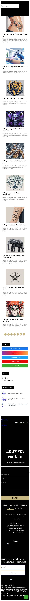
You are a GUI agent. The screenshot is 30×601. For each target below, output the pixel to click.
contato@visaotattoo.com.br (15, 533)
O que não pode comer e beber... (15, 393)
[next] (24, 334)
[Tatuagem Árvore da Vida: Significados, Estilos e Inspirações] (15, 183)
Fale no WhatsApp (15, 365)
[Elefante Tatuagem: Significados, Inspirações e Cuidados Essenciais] (15, 245)
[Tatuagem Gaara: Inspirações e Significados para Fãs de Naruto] (15, 309)
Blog (10, 508)
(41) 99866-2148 (15, 523)
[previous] (5, 334)
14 (8, 334)
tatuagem (3, 590)
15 (11, 334)
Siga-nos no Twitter (15, 357)
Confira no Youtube (15, 361)
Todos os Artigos (6, 380)
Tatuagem (14, 505)
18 (20, 334)
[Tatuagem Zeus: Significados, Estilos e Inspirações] (15, 151)
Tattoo (3, 378)
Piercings (4, 377)
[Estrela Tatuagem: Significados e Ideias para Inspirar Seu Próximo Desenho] (15, 277)
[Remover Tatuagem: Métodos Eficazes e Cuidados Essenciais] (15, 56)
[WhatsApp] (26, 597)
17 (17, 334)
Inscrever (13, 573)
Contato (18, 508)
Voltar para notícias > (22, 422)
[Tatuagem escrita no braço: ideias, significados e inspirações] (15, 215)
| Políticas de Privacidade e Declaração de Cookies (16, 596)
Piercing (24, 505)
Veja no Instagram (15, 353)
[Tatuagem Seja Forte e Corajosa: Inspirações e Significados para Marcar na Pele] (15, 88)
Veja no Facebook (15, 348)
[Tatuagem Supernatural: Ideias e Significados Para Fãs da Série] (15, 119)
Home (5, 505)
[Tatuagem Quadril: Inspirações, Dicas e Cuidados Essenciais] (15, 24)
